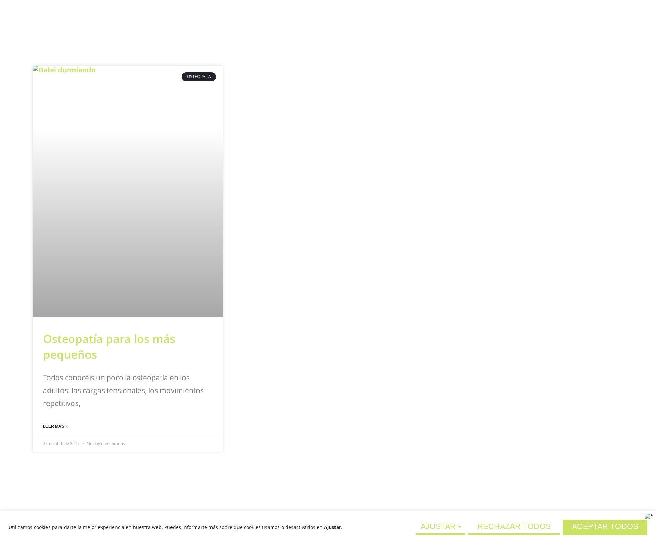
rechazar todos (514, 526)
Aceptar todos (605, 526)
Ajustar (438, 526)
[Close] (649, 516)
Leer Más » (55, 426)
